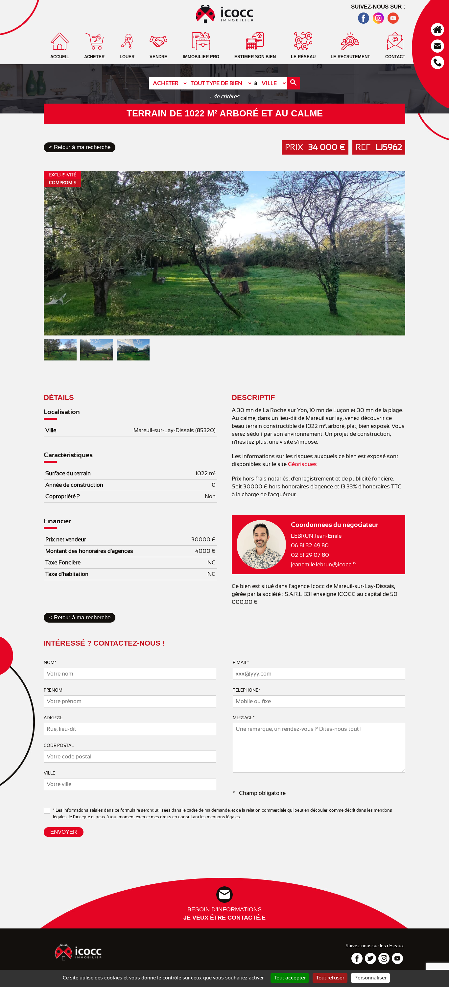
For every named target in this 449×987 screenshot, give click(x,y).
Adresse (53, 717)
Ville (50, 430)
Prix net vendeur (65, 539)
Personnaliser (370, 978)
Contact (437, 46)
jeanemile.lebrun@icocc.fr (323, 564)
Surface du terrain (68, 473)
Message (243, 717)
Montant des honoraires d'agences (89, 551)
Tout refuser (330, 978)
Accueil (437, 29)
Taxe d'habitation (66, 574)
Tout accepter (290, 978)
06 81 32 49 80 (310, 545)
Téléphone (437, 62)
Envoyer (63, 832)
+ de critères (225, 96)
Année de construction (74, 485)
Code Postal (59, 745)
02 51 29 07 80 (310, 555)
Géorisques (302, 464)
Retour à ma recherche (82, 147)
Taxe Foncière (63, 562)
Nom (50, 662)
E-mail (241, 662)
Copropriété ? (62, 496)
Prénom (53, 690)
